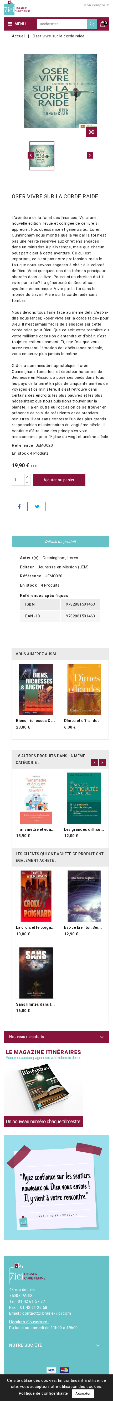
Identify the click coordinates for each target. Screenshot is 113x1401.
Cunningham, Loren (60, 558)
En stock (20, 453)
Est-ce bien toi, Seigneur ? (88, 927)
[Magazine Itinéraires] (43, 1087)
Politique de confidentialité (43, 1393)
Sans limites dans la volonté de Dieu (49, 1004)
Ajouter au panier (59, 480)
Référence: (23, 445)
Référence (31, 576)
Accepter (82, 1393)
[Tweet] (37, 506)
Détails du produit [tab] (60, 541)
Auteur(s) (29, 558)
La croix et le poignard (37, 927)
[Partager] (19, 506)
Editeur (27, 567)
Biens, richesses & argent (39, 721)
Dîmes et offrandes (82, 721)
